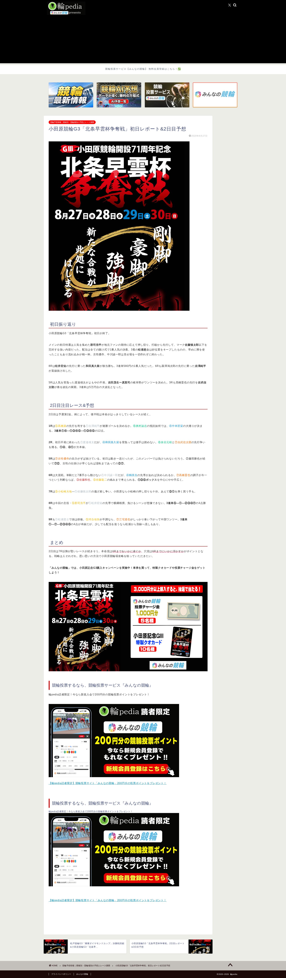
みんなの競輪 (82, 974)
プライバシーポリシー (61, 974)
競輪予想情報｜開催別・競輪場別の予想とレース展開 (72, 122)
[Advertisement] (143, 40)
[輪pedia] (143, 8)
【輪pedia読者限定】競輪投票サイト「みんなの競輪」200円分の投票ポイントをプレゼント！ (108, 783)
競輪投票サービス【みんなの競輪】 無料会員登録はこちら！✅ (143, 68)
